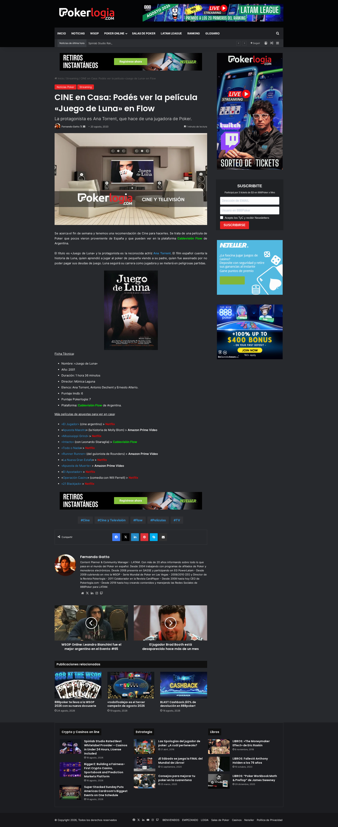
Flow (139, 520)
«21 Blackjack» (71, 484)
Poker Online (114, 33)
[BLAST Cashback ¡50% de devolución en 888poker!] (183, 685)
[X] (87, 593)
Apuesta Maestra (74, 430)
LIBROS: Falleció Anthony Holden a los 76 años (250, 761)
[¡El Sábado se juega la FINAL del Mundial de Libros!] (144, 764)
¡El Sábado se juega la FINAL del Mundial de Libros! (180, 761)
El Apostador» (72, 472)
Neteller (249, 820)
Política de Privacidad (269, 820)
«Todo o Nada (70, 448)
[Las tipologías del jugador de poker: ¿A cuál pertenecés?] (144, 746)
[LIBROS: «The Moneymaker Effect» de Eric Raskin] (219, 746)
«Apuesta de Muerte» (76, 466)
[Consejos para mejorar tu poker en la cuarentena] (144, 781)
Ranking (193, 33)
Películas (159, 520)
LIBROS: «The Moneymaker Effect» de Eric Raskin (251, 743)
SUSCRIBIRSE (234, 225)
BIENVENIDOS (171, 820)
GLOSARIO (212, 33)
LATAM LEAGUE (171, 33)
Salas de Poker (143, 33)
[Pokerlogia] (87, 14)
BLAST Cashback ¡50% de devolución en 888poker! (178, 704)
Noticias (78, 33)
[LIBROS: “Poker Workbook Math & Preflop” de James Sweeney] (219, 781)
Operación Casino (75, 477)
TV (178, 520)
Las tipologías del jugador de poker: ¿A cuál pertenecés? (179, 743)
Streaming (72, 78)
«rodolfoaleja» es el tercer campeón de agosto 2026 (126, 704)
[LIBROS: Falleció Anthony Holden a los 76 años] (219, 764)
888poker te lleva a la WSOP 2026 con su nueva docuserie (75, 704)
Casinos (237, 820)
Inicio (61, 33)
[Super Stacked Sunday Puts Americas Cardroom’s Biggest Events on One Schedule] (70, 792)
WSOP (94, 33)
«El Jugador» (70, 424)
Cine (86, 520)
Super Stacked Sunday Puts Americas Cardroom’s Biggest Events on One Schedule (106, 791)
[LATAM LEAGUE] (131, 61)
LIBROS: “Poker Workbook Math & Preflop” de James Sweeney (255, 778)
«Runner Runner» (73, 454)
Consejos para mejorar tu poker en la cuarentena (176, 778)
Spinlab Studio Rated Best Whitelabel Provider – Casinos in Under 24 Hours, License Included (145, 43)
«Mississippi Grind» (74, 436)
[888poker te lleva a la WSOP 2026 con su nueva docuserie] (78, 685)
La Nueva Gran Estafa (77, 460)
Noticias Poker (65, 87)
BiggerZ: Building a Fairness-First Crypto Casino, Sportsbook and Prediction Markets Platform (104, 770)
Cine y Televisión (113, 520)
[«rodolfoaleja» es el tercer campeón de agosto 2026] (130, 685)
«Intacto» (67, 442)
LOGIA (205, 820)
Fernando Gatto (70, 126)
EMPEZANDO (190, 820)
